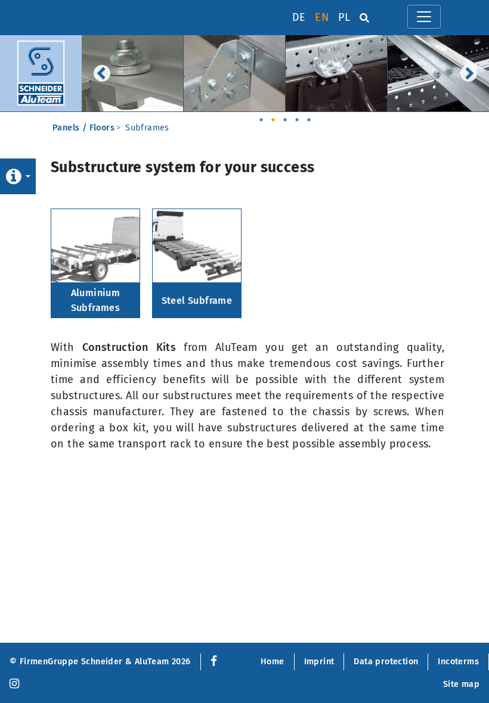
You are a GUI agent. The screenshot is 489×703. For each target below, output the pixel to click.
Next (468, 73)
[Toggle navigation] (424, 17)
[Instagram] (14, 684)
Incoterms (458, 662)
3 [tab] (285, 116)
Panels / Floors (83, 128)
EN (322, 17)
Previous (102, 73)
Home (272, 662)
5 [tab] (309, 116)
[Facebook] (211, 662)
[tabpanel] (133, 73)
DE (299, 17)
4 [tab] (297, 116)
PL (344, 17)
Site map (461, 684)
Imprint (319, 662)
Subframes (147, 128)
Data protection (386, 662)
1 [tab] (261, 116)
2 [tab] (273, 116)
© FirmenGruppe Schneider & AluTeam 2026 (100, 662)
